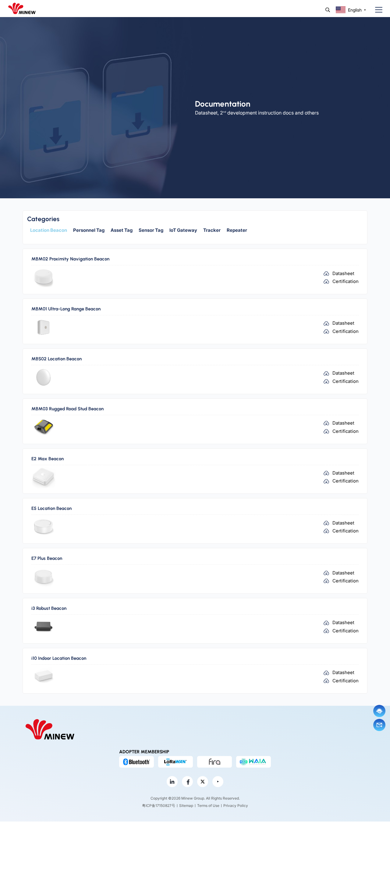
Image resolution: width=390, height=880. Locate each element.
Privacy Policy (235, 805)
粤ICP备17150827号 (158, 805)
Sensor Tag (151, 230)
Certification (345, 281)
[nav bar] (376, 10)
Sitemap (186, 805)
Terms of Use (208, 805)
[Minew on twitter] (203, 782)
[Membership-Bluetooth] (136, 762)
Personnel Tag (89, 230)
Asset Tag (122, 230)
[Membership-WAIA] (253, 762)
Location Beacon (48, 230)
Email (379, 725)
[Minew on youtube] (218, 782)
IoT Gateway (183, 230)
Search (328, 10)
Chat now (379, 711)
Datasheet (343, 273)
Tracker (212, 230)
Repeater (237, 230)
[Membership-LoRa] (175, 762)
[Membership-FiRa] (214, 762)
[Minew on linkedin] (172, 782)
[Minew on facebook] (187, 782)
